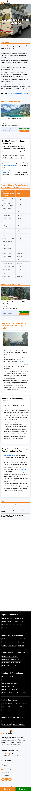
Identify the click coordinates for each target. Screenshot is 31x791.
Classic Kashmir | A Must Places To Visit (15, 119)
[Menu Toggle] (29, 2)
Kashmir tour (5, 151)
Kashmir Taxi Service (9, 700)
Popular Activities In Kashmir (12, 717)
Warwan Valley (22, 469)
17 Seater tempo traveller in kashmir (18, 93)
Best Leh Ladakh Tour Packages (13, 652)
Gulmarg (15, 373)
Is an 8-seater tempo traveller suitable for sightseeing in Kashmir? (12, 515)
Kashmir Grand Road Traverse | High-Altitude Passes (14, 303)
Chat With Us (24, 789)
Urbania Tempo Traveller (10, 455)
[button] (15, 505)
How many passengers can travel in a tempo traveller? (12, 505)
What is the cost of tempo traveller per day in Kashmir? (13, 510)
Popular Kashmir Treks (9, 615)
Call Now (8, 789)
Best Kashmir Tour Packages (12, 673)
